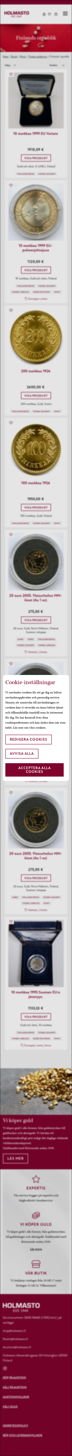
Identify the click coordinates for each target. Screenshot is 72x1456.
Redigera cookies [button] (28, 739)
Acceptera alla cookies (34, 770)
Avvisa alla (22, 753)
